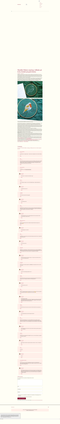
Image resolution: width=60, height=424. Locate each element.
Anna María (21, 262)
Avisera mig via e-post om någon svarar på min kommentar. (25, 396)
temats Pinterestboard (28, 138)
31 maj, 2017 (21, 159)
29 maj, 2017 (22, 174)
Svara (20, 164)
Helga (20, 289)
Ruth (41, 139)
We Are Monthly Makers (25, 140)
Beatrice (27, 139)
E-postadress (19, 389)
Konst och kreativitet (26, 141)
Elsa (28, 139)
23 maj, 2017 (21, 206)
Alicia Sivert (19, 4)
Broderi (18, 141)
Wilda (20, 205)
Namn (18, 386)
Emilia (30, 139)
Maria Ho (21, 333)
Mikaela (39, 139)
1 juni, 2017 (21, 152)
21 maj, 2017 (21, 263)
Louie (20, 347)
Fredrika (32, 139)
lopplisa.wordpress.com (22, 220)
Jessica (34, 139)
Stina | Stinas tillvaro (22, 151)
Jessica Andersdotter (22, 167)
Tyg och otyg (21, 247)
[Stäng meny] (39, 1)
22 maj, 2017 (21, 248)
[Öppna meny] (26, 4)
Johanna (36, 139)
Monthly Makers (21, 141)
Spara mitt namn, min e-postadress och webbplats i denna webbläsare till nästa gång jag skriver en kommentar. (29, 395)
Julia (37, 139)
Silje (20, 317)
